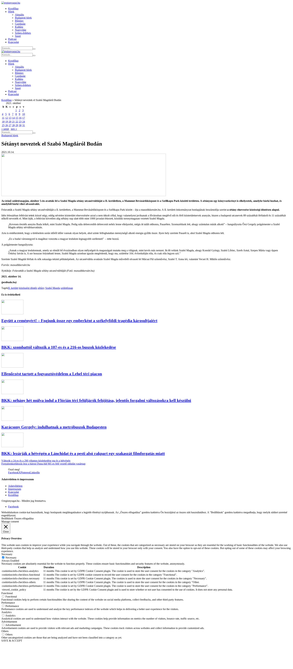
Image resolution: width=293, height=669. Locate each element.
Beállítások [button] (7, 518)
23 (20, 121)
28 (13, 125)
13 (10, 117)
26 (6, 125)
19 (6, 121)
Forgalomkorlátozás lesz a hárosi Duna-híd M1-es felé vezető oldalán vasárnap (43, 463)
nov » (14, 128)
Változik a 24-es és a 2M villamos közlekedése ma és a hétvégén (35, 460)
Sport (18, 36)
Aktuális (19, 14)
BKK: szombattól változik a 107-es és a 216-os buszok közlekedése (58, 347)
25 (3, 125)
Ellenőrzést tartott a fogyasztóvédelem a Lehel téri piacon (51, 374)
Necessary (10, 557)
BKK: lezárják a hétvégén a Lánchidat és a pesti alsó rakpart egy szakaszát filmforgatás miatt (83, 453)
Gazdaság (20, 23)
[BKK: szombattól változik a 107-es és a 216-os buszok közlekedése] (12, 340)
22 (16, 121)
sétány (41, 288)
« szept (5, 128)
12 (6, 117)
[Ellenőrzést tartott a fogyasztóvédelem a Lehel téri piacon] (12, 366)
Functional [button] (7, 593)
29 (16, 125)
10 (23, 114)
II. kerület (13, 288)
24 (23, 121)
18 (3, 121)
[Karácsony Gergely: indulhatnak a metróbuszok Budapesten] (12, 419)
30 (20, 125)
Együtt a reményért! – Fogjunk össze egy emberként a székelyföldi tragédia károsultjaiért (79, 320)
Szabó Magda (52, 288)
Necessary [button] (6, 554)
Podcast (12, 39)
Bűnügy (19, 20)
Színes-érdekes (23, 33)
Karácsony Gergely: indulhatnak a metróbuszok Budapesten (53, 427)
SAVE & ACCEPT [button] (11, 640)
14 (13, 117)
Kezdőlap (13, 8)
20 (10, 121)
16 (20, 117)
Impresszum (14, 489)
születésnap (67, 288)
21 (13, 121)
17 (23, 117)
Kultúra (19, 26)
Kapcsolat (13, 42)
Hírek (11, 11)
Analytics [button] (6, 612)
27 (10, 125)
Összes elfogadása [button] (24, 518)
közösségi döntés (28, 288)
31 (23, 125)
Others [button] (4, 631)
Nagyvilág (20, 29)
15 (16, 117)
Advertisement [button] (9, 621)
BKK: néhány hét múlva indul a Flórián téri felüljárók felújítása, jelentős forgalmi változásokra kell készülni (96, 400)
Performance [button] (8, 602)
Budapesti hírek (23, 17)
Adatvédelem (15, 485)
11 (3, 117)
